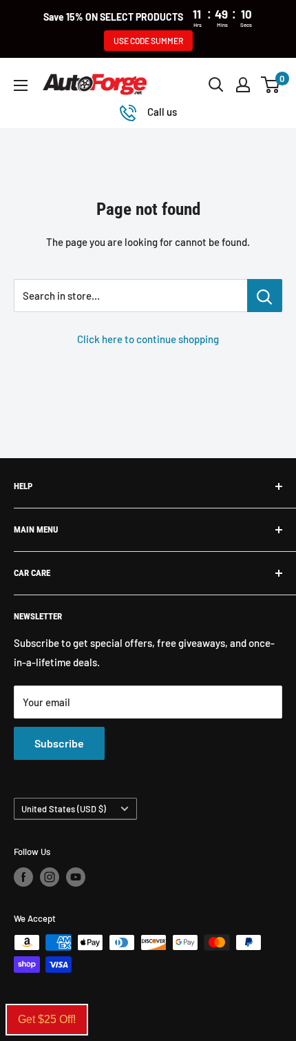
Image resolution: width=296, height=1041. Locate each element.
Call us (162, 111)
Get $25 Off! (47, 1019)
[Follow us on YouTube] (75, 877)
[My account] (243, 84)
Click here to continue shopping (148, 339)
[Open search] (216, 84)
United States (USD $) (63, 808)
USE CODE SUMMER (148, 40)
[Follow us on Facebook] (23, 877)
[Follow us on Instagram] (49, 877)
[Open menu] (21, 85)
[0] (270, 84)
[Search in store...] (264, 295)
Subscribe (59, 743)
